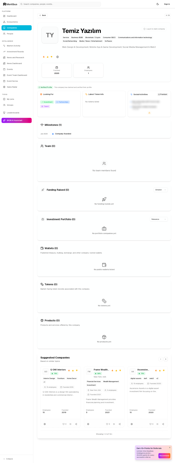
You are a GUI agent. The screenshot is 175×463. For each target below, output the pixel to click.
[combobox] (161, 190)
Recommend (164, 456)
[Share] (76, 424)
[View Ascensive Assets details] (148, 396)
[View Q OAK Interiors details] (61, 396)
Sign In (167, 4)
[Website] (57, 57)
